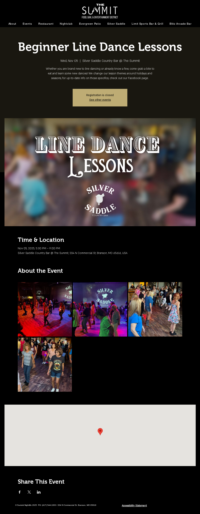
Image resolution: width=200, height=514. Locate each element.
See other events (100, 100)
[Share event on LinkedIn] (39, 492)
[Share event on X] (29, 492)
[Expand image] (45, 309)
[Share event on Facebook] (19, 492)
